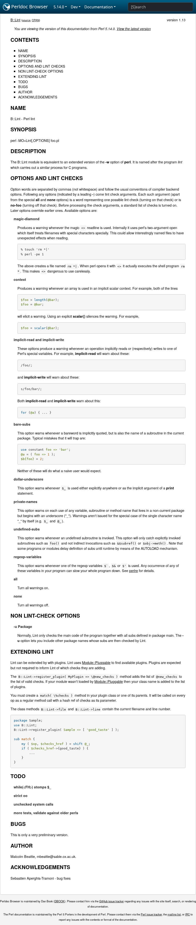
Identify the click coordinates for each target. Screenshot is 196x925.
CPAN (35, 20)
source (26, 20)
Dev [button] (74, 7)
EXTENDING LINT (32, 76)
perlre (133, 570)
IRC (187, 914)
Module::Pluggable (96, 662)
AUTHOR (25, 91)
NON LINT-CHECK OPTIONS (40, 71)
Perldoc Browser (29, 6)
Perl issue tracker (151, 914)
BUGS (23, 86)
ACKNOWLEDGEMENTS (37, 96)
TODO (23, 81)
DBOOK (59, 901)
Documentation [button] (98, 7)
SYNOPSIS (27, 55)
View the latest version (134, 28)
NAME (23, 50)
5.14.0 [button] (59, 7)
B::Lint (15, 19)
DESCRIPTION (30, 60)
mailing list (174, 914)
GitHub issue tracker (111, 901)
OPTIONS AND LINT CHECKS (41, 66)
